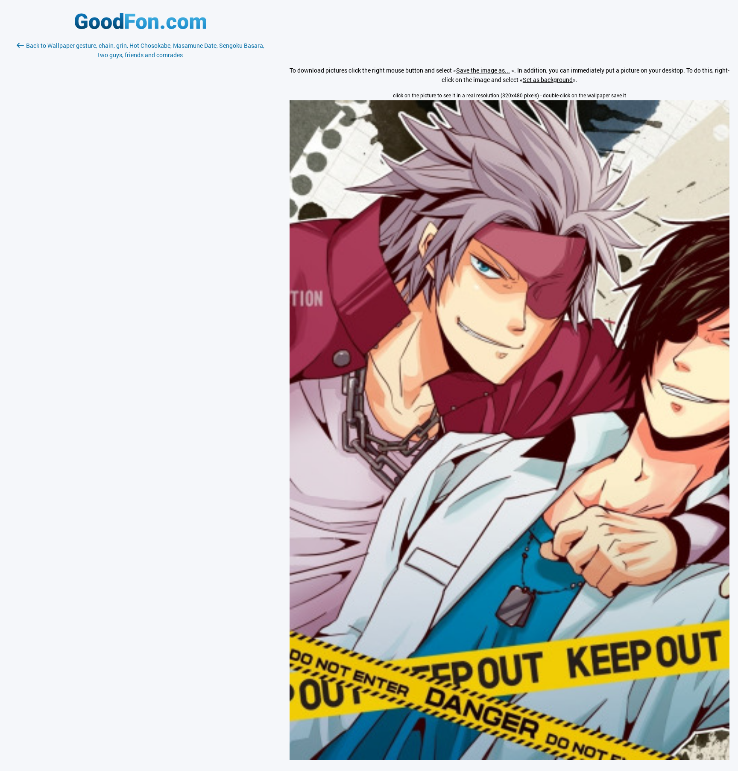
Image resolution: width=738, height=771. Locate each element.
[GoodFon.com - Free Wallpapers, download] (140, 27)
